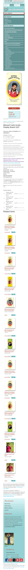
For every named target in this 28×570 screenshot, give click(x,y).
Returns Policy (14, 563)
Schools (9, 121)
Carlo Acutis (14, 121)
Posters (6, 23)
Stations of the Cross (9, 68)
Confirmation (8, 56)
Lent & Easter (8, 51)
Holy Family (7, 65)
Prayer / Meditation (8, 37)
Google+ (12, 568)
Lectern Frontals (8, 21)
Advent (6, 48)
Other (5, 41)
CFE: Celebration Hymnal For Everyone (13, 30)
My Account (9, 2)
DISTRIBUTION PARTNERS (10, 32)
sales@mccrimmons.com (18, 0)
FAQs (18, 2)
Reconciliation (8, 60)
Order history (8, 505)
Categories (5, 121)
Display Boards (7, 20)
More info (14, 108)
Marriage (7, 58)
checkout (22, 5)
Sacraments (7, 35)
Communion (8, 55)
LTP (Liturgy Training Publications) (12, 45)
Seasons (6, 33)
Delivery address (8, 507)
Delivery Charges (6, 563)
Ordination (7, 59)
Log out (6, 510)
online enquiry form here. (8, 496)
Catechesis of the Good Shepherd (12, 43)
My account (7, 503)
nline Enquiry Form (11, 552)
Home (6, 2)
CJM (6, 46)
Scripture (6, 39)
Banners (6, 19)
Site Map (8, 568)
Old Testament (8, 62)
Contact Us (21, 2)
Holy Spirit (7, 66)
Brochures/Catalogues (9, 28)
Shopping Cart (14, 2)
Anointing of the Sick (9, 53)
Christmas (7, 49)
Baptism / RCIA (8, 54)
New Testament (8, 63)
